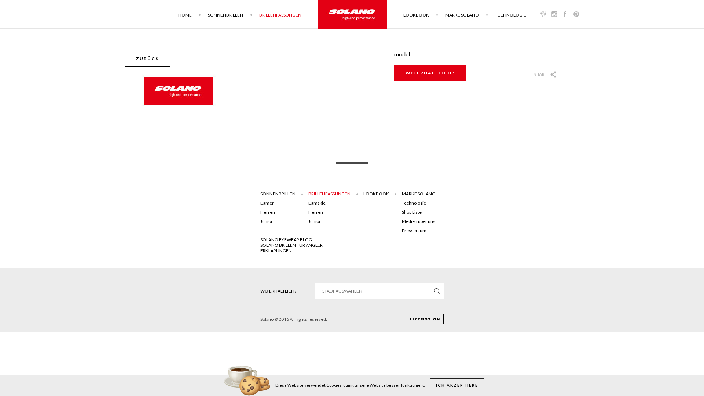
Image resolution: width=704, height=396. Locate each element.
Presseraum (414, 230)
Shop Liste (412, 212)
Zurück (147, 58)
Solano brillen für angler (291, 245)
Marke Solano (462, 15)
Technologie (510, 15)
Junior (266, 221)
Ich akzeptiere (457, 385)
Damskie (317, 203)
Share (540, 74)
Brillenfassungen (280, 15)
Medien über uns (418, 221)
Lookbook (416, 15)
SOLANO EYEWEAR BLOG (286, 239)
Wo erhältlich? (430, 73)
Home (185, 15)
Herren (267, 212)
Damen (267, 203)
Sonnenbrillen (225, 15)
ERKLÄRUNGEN (276, 250)
